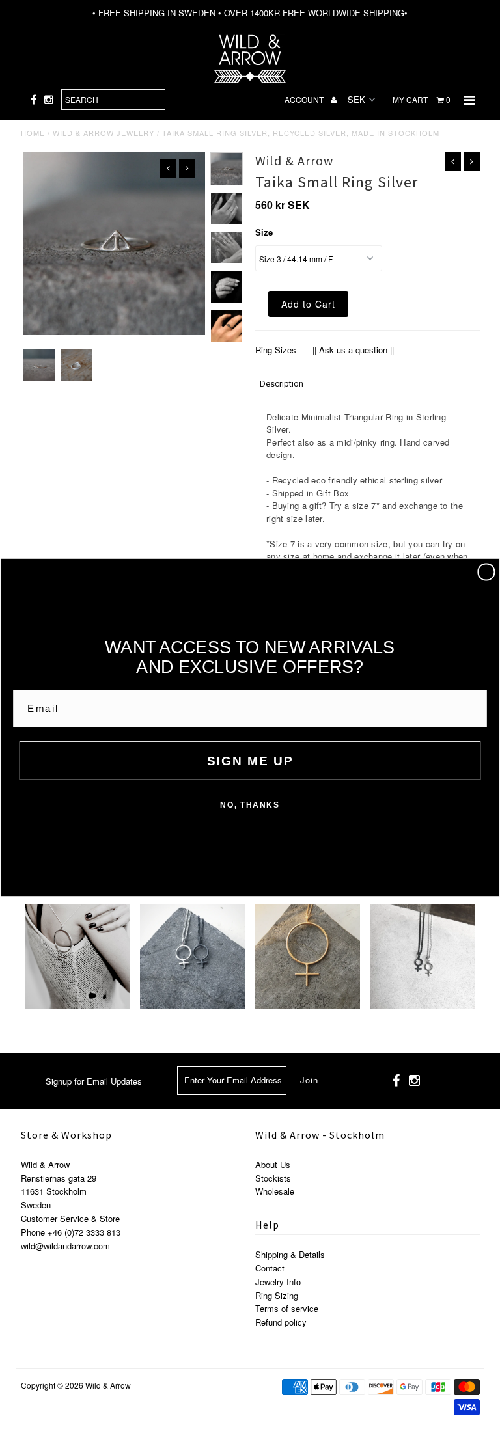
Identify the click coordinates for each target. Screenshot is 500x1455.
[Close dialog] (486, 571)
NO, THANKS (249, 804)
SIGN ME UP (250, 760)
